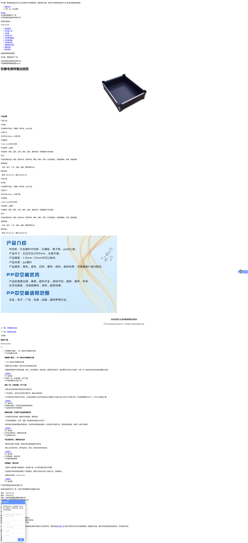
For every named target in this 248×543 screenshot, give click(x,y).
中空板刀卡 (8, 35)
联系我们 (8, 49)
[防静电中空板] (12, 328)
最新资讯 (8, 47)
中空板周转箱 (9, 38)
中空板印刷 (8, 42)
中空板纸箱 (8, 40)
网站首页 (8, 28)
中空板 (3, 13)
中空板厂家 (8, 31)
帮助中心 (8, 7)
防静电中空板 (9, 45)
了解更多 (8, 373)
